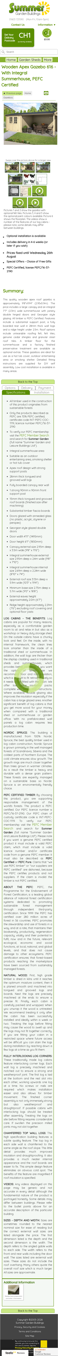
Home (11, 60)
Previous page (12, 93)
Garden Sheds (30, 60)
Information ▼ (47, 24)
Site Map (29, 1335)
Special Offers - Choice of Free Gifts (29, 261)
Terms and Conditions (30, 1331)
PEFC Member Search (34, 435)
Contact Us (18, 24)
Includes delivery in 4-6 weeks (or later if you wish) (27, 243)
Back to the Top (28, 381)
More (47, 60)
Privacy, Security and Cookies (29, 1327)
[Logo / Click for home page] (29, 8)
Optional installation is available (26, 236)
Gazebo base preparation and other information (13, 1297)
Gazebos (8, 97)
